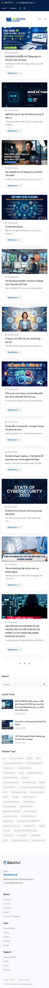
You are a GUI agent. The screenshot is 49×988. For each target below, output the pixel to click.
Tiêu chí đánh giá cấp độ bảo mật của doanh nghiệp (22, 570)
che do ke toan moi (34, 763)
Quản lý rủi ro (30, 826)
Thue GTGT (8, 835)
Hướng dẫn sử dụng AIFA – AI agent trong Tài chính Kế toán (24, 428)
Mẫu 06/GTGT (26, 806)
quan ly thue (8, 821)
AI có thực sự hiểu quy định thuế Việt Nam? (30, 723)
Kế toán (16, 797)
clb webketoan (9, 773)
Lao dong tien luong (11, 802)
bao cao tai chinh (16, 758)
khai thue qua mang (18, 792)
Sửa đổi (42, 826)
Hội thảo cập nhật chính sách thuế (32, 787)
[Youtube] (14, 888)
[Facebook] (7, 888)
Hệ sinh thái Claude (14, 226)
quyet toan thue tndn (11, 826)
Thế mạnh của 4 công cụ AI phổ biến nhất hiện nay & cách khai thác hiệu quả (24, 395)
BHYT (38, 758)
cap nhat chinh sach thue (12, 763)
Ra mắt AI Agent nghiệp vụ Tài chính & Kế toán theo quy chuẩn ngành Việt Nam (24, 458)
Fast (21, 773)
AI (4, 758)
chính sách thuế (24, 768)
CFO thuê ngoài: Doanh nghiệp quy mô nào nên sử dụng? (30, 737)
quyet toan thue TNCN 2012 (28, 821)
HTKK (42, 782)
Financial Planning (34, 773)
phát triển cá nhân (10, 816)
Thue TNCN (22, 835)
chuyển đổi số (8, 768)
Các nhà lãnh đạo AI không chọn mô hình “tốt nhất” (23, 174)
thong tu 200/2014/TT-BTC (26, 831)
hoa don (25, 778)
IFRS (5, 792)
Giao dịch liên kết (10, 778)
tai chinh (6, 831)
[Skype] (10, 888)
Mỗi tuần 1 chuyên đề (11, 811)
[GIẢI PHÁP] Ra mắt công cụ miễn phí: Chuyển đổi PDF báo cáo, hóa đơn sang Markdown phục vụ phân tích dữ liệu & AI (29, 705)
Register (13, 8)
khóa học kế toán (37, 792)
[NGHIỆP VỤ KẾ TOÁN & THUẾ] (7, 721)
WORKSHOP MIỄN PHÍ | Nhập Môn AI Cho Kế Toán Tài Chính (23, 58)
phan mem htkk (30, 811)
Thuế (5, 840)
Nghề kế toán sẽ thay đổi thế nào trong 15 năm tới (24, 116)
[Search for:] (24, 684)
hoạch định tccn (29, 782)
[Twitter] (3, 888)
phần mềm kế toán (29, 816)
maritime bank (28, 802)
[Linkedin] (18, 888)
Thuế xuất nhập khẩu (19, 840)
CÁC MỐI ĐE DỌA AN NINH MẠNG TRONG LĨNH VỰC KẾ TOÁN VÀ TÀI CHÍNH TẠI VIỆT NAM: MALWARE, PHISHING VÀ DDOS (22, 631)
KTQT (5, 797)
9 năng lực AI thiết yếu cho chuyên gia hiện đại (22, 340)
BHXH (29, 758)
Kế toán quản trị (29, 797)
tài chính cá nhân (38, 840)
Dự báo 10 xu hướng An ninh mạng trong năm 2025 (23, 512)
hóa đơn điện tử (9, 787)
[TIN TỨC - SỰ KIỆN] (7, 701)
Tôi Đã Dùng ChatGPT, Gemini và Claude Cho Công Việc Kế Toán (24, 282)
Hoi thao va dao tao (11, 782)
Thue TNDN (35, 835)
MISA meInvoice (9, 806)
